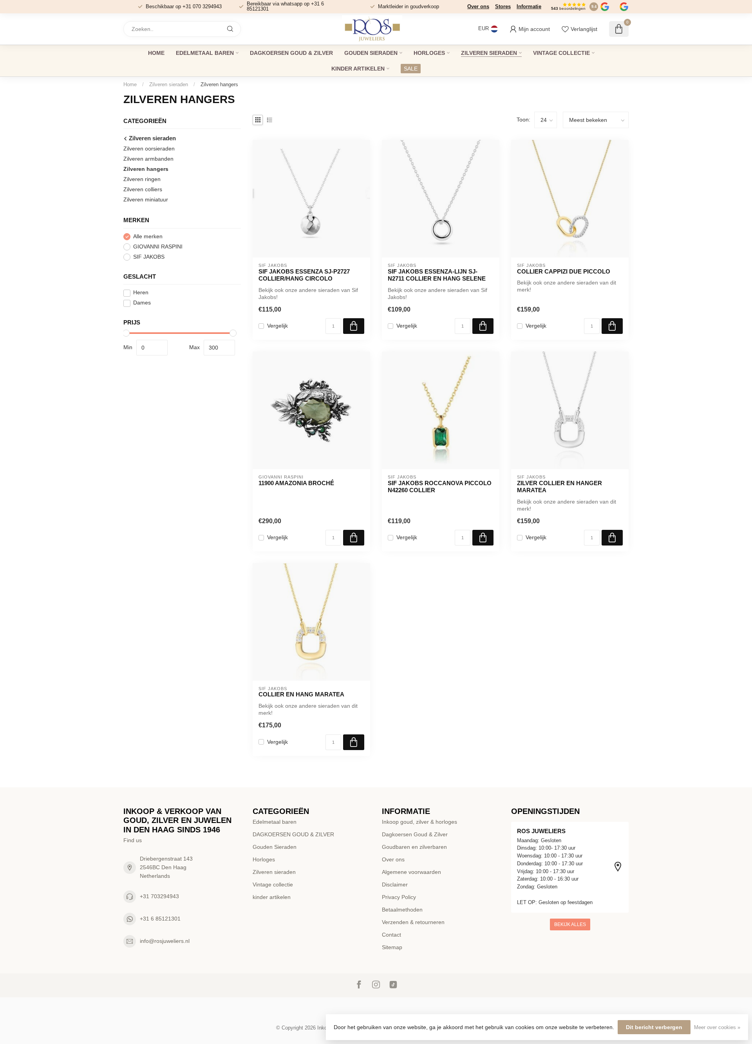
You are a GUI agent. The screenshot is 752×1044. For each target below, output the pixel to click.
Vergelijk (277, 326)
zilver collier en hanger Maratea (559, 486)
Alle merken (148, 237)
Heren (140, 293)
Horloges (429, 53)
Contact (391, 935)
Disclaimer (395, 884)
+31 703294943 (159, 896)
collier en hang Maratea (301, 694)
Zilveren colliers (142, 190)
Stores (503, 6)
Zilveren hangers (219, 84)
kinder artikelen (358, 68)
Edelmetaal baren (205, 53)
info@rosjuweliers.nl (165, 941)
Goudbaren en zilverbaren (414, 847)
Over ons (478, 6)
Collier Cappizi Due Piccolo (563, 271)
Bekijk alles (570, 924)
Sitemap (392, 947)
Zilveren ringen (142, 179)
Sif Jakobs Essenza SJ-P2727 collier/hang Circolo (304, 275)
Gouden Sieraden (371, 53)
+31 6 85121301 (160, 918)
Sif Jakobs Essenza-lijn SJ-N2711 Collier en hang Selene (437, 275)
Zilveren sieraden (489, 53)
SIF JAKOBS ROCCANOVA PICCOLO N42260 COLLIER (440, 486)
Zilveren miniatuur (145, 200)
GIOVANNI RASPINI (158, 247)
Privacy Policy (399, 897)
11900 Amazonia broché (296, 483)
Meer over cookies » (717, 1027)
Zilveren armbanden (148, 159)
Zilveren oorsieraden (149, 149)
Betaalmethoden (402, 909)
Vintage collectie (561, 53)
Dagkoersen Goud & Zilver (415, 834)
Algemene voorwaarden (411, 872)
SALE (411, 68)
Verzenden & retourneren (413, 922)
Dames (142, 303)
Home (156, 53)
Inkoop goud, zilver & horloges (419, 822)
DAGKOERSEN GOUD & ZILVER (291, 53)
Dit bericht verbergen (654, 1027)
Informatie (529, 6)
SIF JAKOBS (148, 257)
